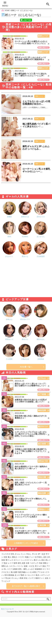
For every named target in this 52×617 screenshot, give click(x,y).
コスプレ (12, 566)
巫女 (25, 578)
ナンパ (31, 557)
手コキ (34, 554)
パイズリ (21, 557)
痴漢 (20, 572)
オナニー (17, 560)
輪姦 (24, 572)
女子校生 (38, 557)
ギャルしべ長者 (17, 578)
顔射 (5, 557)
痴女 (44, 566)
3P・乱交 (41, 554)
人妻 (44, 557)
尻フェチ (38, 566)
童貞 (37, 575)
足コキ (17, 575)
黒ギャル (37, 560)
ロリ (44, 569)
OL (5, 569)
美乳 (19, 563)
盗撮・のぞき (29, 566)
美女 (43, 560)
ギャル (17, 554)
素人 (9, 557)
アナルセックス (43, 572)
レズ (11, 560)
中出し (28, 554)
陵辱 (15, 563)
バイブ (9, 569)
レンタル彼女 (31, 572)
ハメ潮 (4, 575)
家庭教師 (38, 569)
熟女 (5, 563)
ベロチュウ (34, 563)
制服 (27, 557)
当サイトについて (7, 609)
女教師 (15, 569)
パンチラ (31, 578)
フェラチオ (5, 554)
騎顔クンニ (40, 578)
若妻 (23, 563)
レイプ (10, 563)
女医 (46, 578)
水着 (27, 563)
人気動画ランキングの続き (26, 543)
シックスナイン (27, 560)
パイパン (19, 566)
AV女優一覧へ (26, 367)
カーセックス (30, 575)
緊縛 (22, 575)
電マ (7, 560)
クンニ (23, 554)
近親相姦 (10, 575)
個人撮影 (14, 572)
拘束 (40, 563)
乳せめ (8, 578)
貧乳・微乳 (22, 569)
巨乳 (12, 554)
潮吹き (14, 557)
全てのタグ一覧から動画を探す (26, 586)
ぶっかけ (30, 569)
